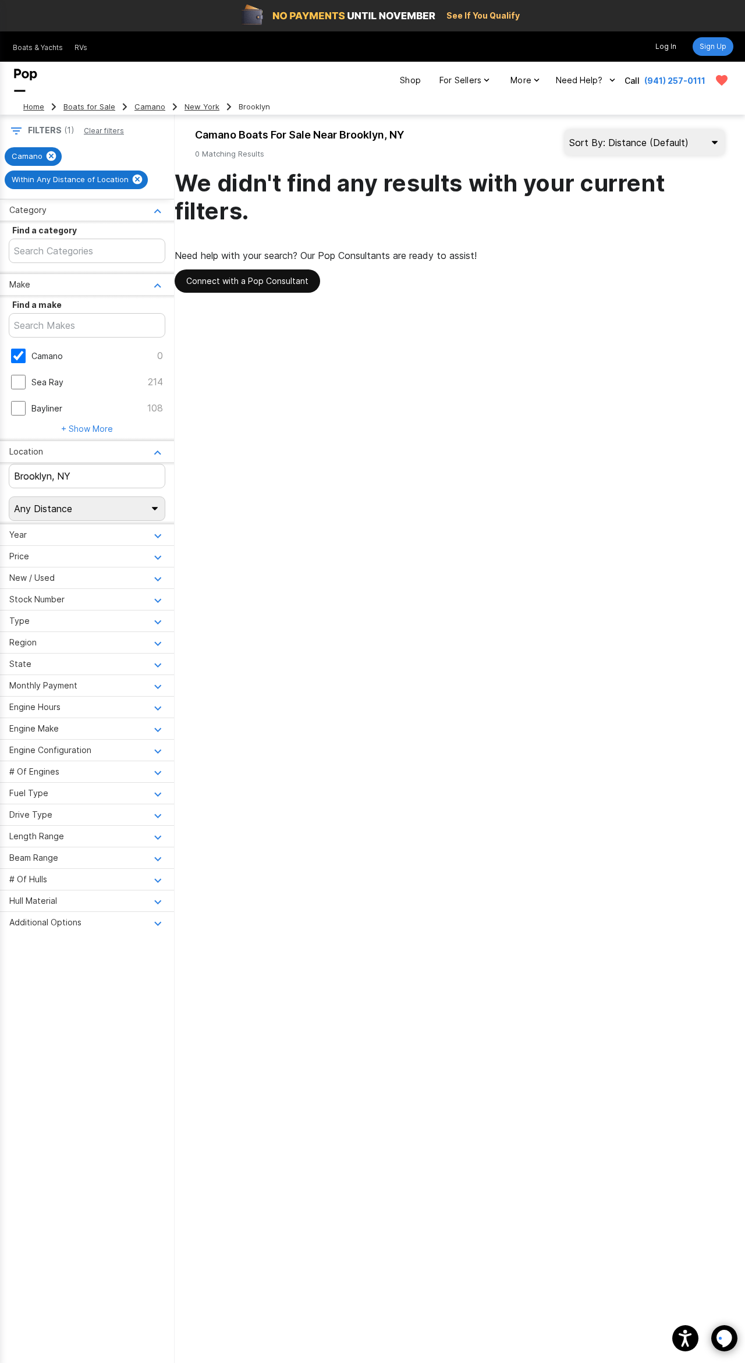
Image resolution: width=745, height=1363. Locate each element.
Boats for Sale (89, 107)
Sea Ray (47, 382)
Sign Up (713, 46)
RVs (80, 47)
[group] (33, 156)
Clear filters (104, 130)
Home (33, 107)
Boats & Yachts (38, 47)
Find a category (44, 230)
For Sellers (460, 80)
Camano (149, 107)
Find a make (37, 305)
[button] (685, 1338)
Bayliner (46, 408)
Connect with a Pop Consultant (247, 281)
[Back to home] (25, 80)
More (520, 80)
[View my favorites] (721, 80)
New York (202, 107)
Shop (410, 80)
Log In (665, 46)
